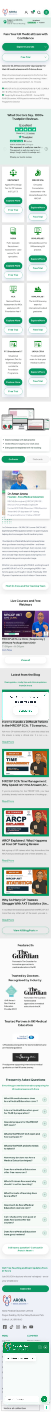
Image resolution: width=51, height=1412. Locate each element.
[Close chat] (45, 1347)
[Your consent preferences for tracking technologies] (46, 1407)
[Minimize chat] (40, 1347)
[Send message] (44, 1399)
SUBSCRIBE (25, 710)
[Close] (45, 695)
